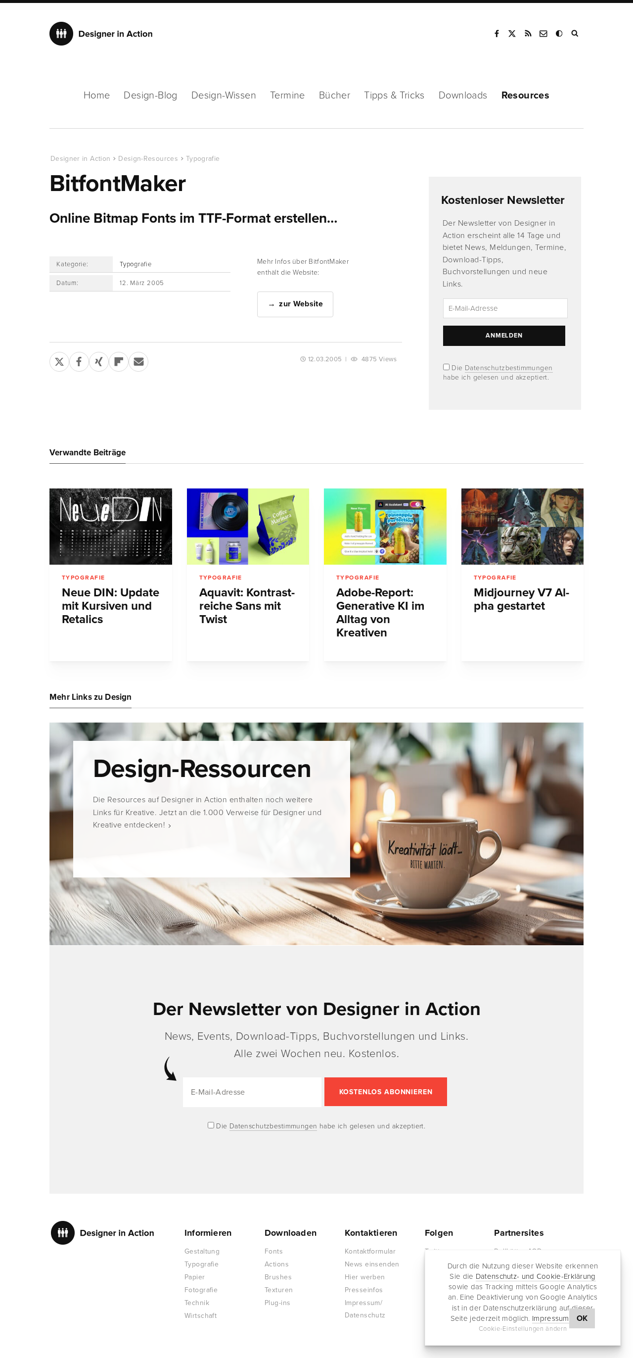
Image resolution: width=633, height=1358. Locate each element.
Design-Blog (150, 95)
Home (97, 95)
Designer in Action (101, 34)
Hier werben (365, 1277)
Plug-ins (277, 1303)
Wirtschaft (200, 1315)
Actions (277, 1264)
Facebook (496, 34)
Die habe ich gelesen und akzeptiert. (320, 1126)
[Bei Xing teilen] (99, 359)
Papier (194, 1277)
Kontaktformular (370, 1251)
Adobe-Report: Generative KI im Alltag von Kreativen (380, 612)
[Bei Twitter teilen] (59, 359)
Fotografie (201, 1290)
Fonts (274, 1251)
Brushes (278, 1277)
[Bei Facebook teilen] (79, 359)
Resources (525, 95)
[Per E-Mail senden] (138, 359)
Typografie (203, 158)
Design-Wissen (223, 95)
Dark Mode (560, 34)
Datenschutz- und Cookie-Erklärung (536, 1276)
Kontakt (544, 34)
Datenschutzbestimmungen (509, 368)
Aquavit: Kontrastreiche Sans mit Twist (247, 606)
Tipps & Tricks (394, 95)
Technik (196, 1303)
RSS (528, 34)
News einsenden (372, 1264)
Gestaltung (202, 1251)
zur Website (301, 304)
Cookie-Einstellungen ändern (523, 1329)
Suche (576, 34)
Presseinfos (364, 1290)
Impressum (550, 1318)
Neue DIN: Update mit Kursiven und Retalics (110, 606)
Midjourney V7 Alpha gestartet (521, 599)
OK (582, 1318)
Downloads (463, 95)
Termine (287, 95)
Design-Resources (148, 158)
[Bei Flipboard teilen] (118, 359)
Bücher (334, 95)
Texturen (279, 1290)
